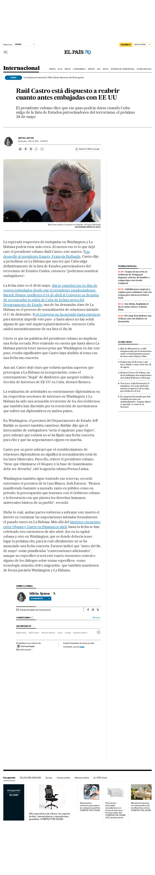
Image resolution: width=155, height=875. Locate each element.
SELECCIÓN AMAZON (30, 777)
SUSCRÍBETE (126, 45)
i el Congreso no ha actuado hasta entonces (67, 314)
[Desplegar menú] (5, 52)
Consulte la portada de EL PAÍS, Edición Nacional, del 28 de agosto (54, 77)
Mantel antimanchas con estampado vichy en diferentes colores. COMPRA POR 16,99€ (141, 806)
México (68, 69)
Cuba (60, 632)
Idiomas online (82, 777)
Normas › (97, 617)
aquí (82, 646)
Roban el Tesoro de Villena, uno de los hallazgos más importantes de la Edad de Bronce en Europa (136, 375)
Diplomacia (21, 632)
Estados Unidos (80, 632)
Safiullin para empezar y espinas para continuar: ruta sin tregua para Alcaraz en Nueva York (135, 293)
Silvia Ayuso (26, 138)
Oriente (91, 69)
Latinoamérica (79, 69)
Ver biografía (37, 598)
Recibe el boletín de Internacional (35, 610)
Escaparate (9, 777)
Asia (98, 69)
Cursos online (63, 777)
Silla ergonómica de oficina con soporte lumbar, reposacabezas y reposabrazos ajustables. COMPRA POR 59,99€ (49, 816)
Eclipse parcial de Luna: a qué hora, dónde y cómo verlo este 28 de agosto (135, 364)
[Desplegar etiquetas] (99, 632)
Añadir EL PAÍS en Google (89, 149)
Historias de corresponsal (123, 69)
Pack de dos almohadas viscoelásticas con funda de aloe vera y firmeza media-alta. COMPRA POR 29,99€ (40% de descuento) (115, 810)
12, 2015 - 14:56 (38, 141)
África (106, 69)
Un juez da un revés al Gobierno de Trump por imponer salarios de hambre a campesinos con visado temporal (134, 277)
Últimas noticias (144, 69)
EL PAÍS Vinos (100, 777)
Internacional (21, 68)
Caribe (68, 632)
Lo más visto (125, 342)
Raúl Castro (34, 632)
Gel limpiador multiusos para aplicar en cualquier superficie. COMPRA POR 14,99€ (90, 806)
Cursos (48, 777)
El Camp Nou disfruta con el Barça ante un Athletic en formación (134, 318)
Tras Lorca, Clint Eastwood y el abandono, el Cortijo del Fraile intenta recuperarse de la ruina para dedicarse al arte (134, 387)
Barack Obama (48, 632)
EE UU (60, 69)
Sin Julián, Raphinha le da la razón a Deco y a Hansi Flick (133, 307)
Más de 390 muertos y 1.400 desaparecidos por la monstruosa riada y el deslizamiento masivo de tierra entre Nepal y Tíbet (136, 352)
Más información (23, 649)
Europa (52, 69)
